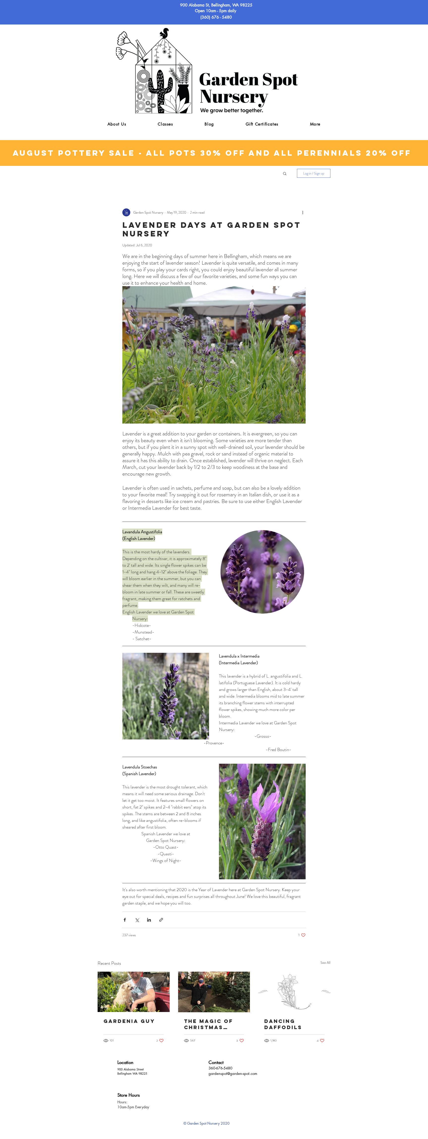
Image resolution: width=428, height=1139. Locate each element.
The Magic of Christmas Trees (208, 1024)
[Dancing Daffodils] (294, 992)
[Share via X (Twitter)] (136, 919)
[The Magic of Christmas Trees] (214, 992)
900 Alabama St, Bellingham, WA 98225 (216, 5)
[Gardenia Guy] (134, 992)
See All (325, 962)
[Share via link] (161, 919)
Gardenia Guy (129, 1021)
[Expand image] (262, 572)
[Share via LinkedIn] (149, 919)
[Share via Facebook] (124, 919)
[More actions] (303, 212)
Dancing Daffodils (283, 1024)
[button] (315, 124)
